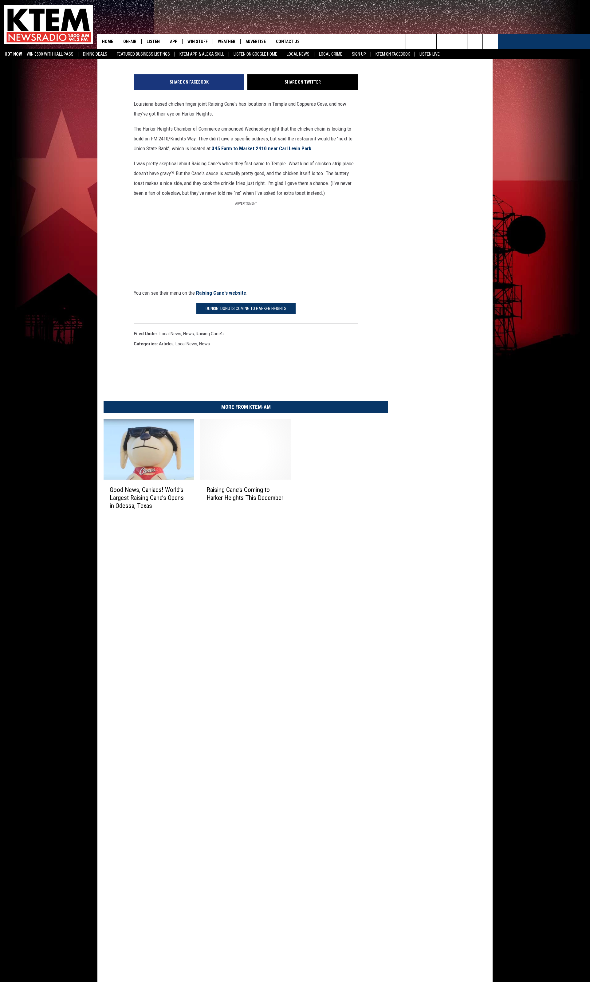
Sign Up (359, 54)
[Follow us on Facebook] (444, 41)
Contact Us (288, 41)
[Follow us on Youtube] (474, 41)
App (173, 41)
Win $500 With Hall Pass (50, 54)
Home (107, 41)
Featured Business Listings (143, 54)
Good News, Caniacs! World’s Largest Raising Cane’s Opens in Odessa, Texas (147, 497)
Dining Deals (95, 54)
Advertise (256, 41)
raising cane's (210, 333)
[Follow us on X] (490, 41)
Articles (166, 343)
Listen (153, 41)
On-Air (129, 41)
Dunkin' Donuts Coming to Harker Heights (246, 308)
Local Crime (330, 54)
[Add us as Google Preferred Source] (428, 41)
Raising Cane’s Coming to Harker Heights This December (244, 493)
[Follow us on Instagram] (459, 41)
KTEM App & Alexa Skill (201, 54)
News (188, 333)
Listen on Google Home (255, 54)
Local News (298, 54)
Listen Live (429, 54)
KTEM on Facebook (393, 54)
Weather (226, 41)
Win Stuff (197, 41)
